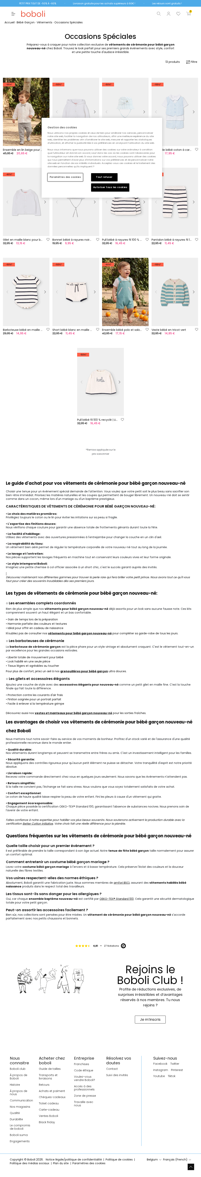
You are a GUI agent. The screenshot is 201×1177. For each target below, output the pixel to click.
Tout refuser (104, 177)
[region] (102, 158)
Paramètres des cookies (65, 177)
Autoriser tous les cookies (110, 187)
